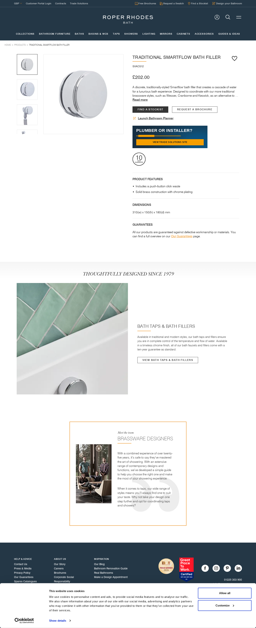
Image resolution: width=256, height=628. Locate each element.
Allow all (224, 593)
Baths (79, 34)
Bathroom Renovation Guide (111, 568)
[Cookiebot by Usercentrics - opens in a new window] (24, 621)
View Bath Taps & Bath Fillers (167, 360)
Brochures (60, 572)
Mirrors (166, 34)
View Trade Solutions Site (170, 142)
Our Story (59, 564)
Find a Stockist (150, 109)
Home (7, 44)
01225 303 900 (233, 579)
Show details (57, 620)
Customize (223, 605)
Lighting (148, 34)
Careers (59, 568)
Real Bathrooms (103, 572)
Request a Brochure (194, 109)
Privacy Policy (22, 572)
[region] (83, 94)
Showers (131, 34)
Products (20, 44)
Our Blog (99, 564)
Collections (25, 34)
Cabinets (183, 34)
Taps (116, 34)
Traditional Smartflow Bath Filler (49, 44)
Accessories (204, 34)
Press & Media (22, 568)
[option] (83, 94)
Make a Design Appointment (111, 577)
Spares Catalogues (25, 581)
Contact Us (20, 564)
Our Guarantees (181, 236)
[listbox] (83, 94)
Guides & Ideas (229, 34)
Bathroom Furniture (54, 34)
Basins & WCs (98, 34)
